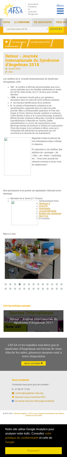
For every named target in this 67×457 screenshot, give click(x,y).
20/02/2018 (14, 69)
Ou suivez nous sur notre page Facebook (34, 401)
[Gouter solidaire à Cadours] (31, 259)
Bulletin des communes (50, 213)
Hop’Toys (44, 216)
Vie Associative (43, 22)
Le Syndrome (22, 22)
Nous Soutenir (32, 363)
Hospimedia (44, 208)
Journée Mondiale (47, 211)
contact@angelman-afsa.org (29, 393)
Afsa (10, 72)
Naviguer (56, 29)
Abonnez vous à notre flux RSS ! (30, 397)
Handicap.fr (44, 203)
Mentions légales (20, 413)
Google (9, 442)
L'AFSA (6, 22)
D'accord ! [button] (33, 450)
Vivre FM (43, 206)
